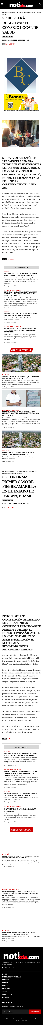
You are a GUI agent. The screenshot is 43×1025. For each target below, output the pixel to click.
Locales (11, 259)
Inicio (4, 12)
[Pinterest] (15, 48)
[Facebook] (4, 48)
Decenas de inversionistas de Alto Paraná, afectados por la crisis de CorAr (20, 314)
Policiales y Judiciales (12, 290)
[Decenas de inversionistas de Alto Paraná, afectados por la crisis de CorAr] (21, 439)
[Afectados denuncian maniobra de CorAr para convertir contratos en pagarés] (21, 363)
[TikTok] (9, 968)
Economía (7, 272)
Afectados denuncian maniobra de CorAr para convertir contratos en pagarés (20, 274)
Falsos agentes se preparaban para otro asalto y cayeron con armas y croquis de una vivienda (20, 330)
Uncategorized (11, 12)
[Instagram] (6, 968)
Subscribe (35, 1012)
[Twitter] (10, 48)
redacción (10, 44)
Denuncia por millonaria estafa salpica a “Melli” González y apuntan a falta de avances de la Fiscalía (20, 293)
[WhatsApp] (20, 48)
